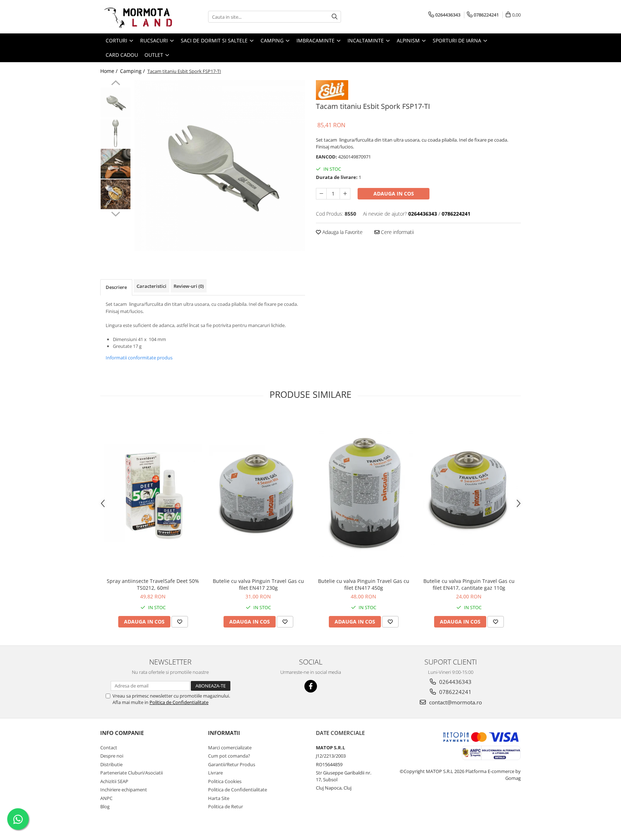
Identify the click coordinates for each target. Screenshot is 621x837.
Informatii (224, 732)
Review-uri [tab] (189, 286)
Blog (105, 806)
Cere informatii (397, 232)
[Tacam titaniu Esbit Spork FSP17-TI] (219, 165)
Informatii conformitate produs (139, 357)
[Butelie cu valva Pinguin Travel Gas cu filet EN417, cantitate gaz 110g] (469, 493)
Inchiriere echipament (123, 789)
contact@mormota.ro (455, 702)
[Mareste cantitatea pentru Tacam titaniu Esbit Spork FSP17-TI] (345, 193)
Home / (109, 71)
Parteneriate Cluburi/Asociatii (131, 772)
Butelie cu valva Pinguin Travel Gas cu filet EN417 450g (363, 584)
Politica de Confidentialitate (179, 702)
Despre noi (111, 756)
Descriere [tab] (116, 287)
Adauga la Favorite (342, 232)
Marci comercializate (230, 747)
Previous (115, 83)
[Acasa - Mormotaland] (136, 16)
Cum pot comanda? (229, 756)
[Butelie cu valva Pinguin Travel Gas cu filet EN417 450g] (363, 493)
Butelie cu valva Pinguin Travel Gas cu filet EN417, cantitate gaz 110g (469, 584)
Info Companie (122, 732)
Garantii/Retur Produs (231, 764)
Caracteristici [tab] (151, 286)
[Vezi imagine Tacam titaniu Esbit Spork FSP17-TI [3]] (115, 194)
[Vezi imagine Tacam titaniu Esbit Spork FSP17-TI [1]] (115, 133)
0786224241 (455, 691)
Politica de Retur (225, 806)
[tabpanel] (219, 165)
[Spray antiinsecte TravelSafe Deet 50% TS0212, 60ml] (153, 493)
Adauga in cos (393, 193)
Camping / (133, 71)
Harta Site (218, 798)
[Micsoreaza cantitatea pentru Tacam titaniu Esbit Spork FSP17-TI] (321, 193)
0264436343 (455, 681)
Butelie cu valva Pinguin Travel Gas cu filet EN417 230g (258, 584)
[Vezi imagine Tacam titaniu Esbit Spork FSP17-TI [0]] (115, 103)
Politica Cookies (225, 781)
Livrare (215, 772)
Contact (108, 747)
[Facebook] (310, 686)
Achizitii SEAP (114, 781)
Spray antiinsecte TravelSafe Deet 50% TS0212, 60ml (153, 584)
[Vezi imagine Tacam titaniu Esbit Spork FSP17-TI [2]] (115, 164)
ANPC (106, 798)
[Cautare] (334, 17)
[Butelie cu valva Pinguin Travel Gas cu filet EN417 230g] (258, 493)
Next (115, 213)
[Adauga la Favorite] (179, 621)
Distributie (111, 764)
